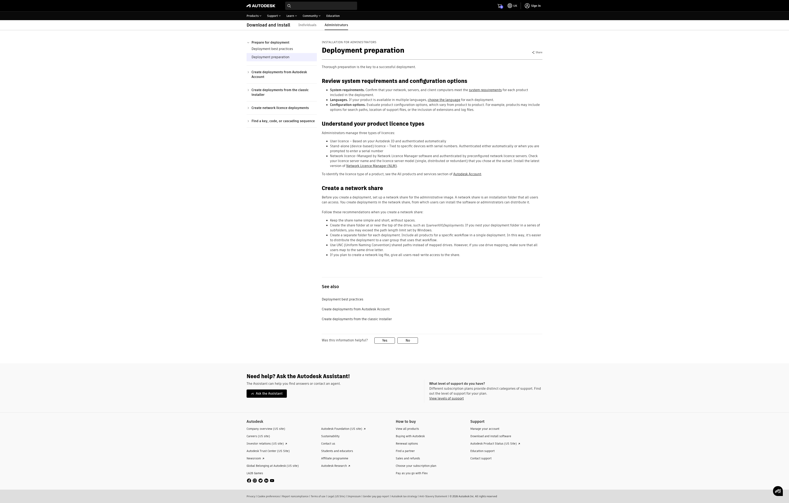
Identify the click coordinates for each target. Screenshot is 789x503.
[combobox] (321, 6)
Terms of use (318, 496)
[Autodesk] (261, 6)
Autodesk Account (467, 174)
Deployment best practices (272, 48)
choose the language (444, 99)
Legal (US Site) (336, 496)
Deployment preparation (270, 57)
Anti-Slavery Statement (433, 496)
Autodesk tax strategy (404, 496)
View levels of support (446, 398)
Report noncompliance (295, 496)
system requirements (485, 90)
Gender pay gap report (376, 496)
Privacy (251, 496)
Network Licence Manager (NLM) (371, 165)
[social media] (261, 480)
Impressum (354, 496)
